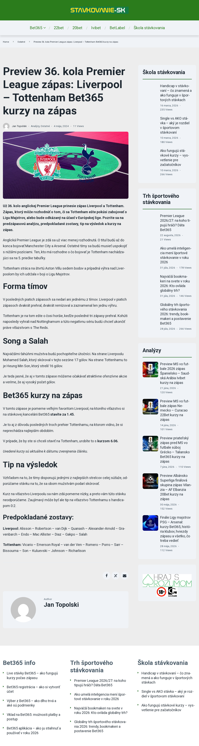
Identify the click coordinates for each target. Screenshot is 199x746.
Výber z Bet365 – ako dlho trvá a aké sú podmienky (31, 703)
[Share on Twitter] (116, 576)
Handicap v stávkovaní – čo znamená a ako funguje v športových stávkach (166, 677)
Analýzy (35, 126)
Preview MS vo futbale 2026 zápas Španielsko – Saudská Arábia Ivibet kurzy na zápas (175, 373)
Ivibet (96, 27)
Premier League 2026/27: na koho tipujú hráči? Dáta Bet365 (100, 683)
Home (6, 42)
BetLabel (117, 27)
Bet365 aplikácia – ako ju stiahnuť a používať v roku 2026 (34, 730)
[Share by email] (125, 576)
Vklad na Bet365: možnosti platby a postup (33, 717)
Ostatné (21, 42)
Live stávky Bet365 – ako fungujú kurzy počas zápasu (32, 675)
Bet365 (36, 27)
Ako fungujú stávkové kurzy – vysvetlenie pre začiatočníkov (168, 707)
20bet (77, 27)
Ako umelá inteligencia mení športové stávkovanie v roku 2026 (100, 696)
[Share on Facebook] (107, 576)
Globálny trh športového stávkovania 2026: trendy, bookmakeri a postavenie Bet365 (175, 314)
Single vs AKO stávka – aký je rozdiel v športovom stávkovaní (167, 693)
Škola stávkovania (149, 27)
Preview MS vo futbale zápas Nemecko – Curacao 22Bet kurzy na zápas (174, 410)
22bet (59, 27)
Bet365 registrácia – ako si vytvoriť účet (33, 689)
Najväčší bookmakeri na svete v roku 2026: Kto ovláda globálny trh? (100, 710)
